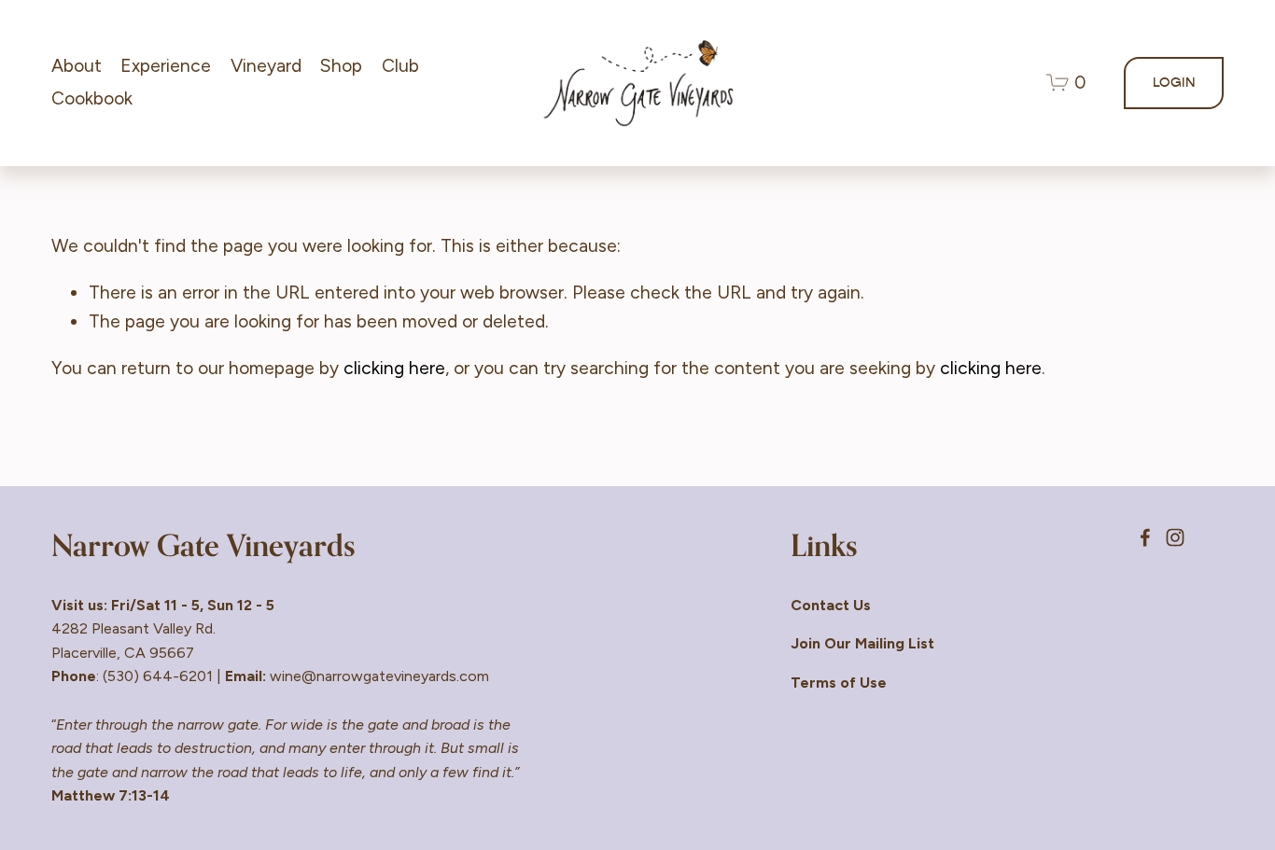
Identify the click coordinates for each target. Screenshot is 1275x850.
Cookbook (92, 98)
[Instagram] (1175, 537)
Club (400, 66)
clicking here (394, 368)
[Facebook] (1145, 537)
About (76, 66)
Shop (341, 66)
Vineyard (266, 66)
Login (1174, 83)
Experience (165, 66)
